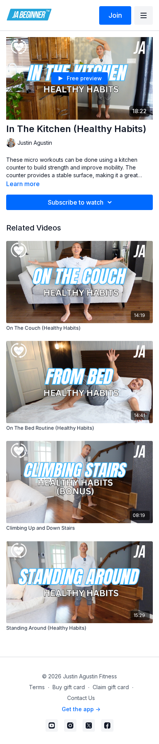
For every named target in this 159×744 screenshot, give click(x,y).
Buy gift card (68, 687)
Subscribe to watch (75, 202)
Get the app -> (81, 709)
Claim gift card (111, 687)
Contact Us (81, 698)
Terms (37, 687)
